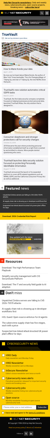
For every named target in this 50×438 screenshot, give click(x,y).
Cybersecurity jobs (16, 388)
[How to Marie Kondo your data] (25, 54)
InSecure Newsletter (17, 370)
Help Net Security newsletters (17, 2)
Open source (12, 397)
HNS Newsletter (15, 362)
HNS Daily (11, 355)
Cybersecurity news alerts (19, 378)
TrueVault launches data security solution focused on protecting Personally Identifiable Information (23, 163)
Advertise (38, 427)
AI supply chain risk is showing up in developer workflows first (25, 201)
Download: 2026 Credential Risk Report (19, 216)
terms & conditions (37, 413)
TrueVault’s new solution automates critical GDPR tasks (24, 91)
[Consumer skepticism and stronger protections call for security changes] (25, 122)
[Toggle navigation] (47, 13)
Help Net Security (35, 423)
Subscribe (42, 407)
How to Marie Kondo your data (18, 69)
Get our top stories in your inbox (16, 38)
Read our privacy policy (17, 427)
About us (30, 427)
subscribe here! (32, 7)
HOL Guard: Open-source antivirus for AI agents (24, 317)
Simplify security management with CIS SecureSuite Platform (21, 277)
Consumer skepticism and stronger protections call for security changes (21, 138)
